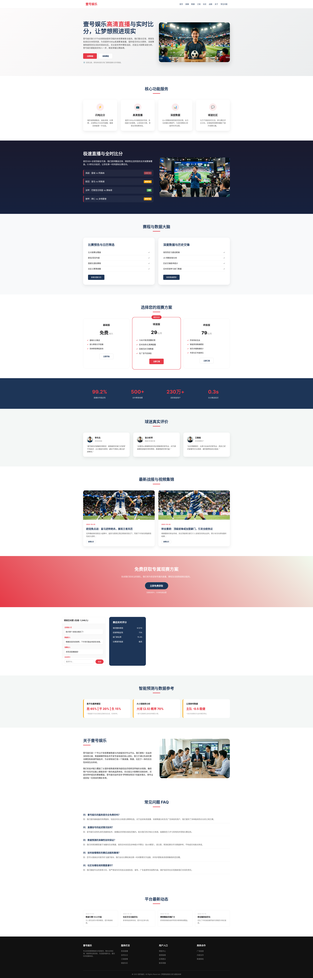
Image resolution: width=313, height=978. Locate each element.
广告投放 (200, 951)
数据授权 (200, 959)
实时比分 (124, 955)
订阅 (199, 4)
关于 (216, 4)
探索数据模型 (171, 277)
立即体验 (90, 56)
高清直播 (124, 951)
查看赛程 (105, 56)
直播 (187, 4)
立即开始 (106, 356)
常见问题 (224, 4)
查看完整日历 (96, 277)
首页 (181, 4)
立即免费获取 (156, 586)
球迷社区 (124, 963)
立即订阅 (156, 362)
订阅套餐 (124, 959)
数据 (193, 4)
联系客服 (162, 963)
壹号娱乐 (91, 4)
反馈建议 (162, 959)
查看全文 (91, 542)
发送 (99, 662)
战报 (210, 4)
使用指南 (162, 955)
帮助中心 (162, 951)
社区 (204, 4)
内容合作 (200, 955)
